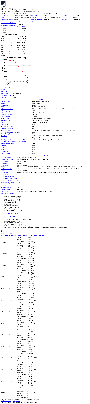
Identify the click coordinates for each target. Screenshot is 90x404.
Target (19, 26)
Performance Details (6, 233)
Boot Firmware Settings (7, 193)
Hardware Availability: (7, 19)
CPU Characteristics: (7, 109)
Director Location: (6, 189)
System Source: (5, 21)
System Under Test (6, 88)
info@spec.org (17, 401)
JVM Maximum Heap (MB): (9, 178)
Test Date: (64, 17)
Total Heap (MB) (39, 235)
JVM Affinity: (5, 172)
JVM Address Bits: (6, 180)
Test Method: (64, 15)
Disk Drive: (4, 136)
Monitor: (3, 149)
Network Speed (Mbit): (7, 143)
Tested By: (4, 17)
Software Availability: (37, 19)
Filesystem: (4, 163)
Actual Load (12, 25)
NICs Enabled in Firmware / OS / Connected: (13, 141)
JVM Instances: (5, 174)
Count (31, 235)
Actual (24, 26)
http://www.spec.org (6, 401)
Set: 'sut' (3, 89)
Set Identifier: (4, 91)
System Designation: (37, 21)
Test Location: (35, 17)
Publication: (64, 19)
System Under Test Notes (8, 216)
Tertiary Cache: (5, 122)
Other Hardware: (5, 153)
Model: (3, 103)
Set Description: (5, 93)
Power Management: (6, 157)
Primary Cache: (5, 118)
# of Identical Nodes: (7, 95)
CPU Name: (4, 107)
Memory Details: (5, 130)
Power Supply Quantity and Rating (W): (12, 132)
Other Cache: (4, 124)
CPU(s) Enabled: (5, 112)
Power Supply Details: (7, 134)
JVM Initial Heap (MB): (7, 176)
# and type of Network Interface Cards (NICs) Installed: (16, 140)
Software (45, 155)
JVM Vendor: (5, 165)
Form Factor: (4, 105)
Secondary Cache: (6, 120)
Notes (2, 230)
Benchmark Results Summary (9, 23)
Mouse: (3, 147)
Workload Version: (6, 187)
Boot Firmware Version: (7, 182)
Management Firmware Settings (9, 213)
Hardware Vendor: (6, 101)
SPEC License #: (36, 15)
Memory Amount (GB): (7, 126)
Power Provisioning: (66, 21)
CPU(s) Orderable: (6, 116)
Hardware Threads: (6, 114)
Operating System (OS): (7, 159)
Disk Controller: (5, 138)
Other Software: (5, 191)
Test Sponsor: (5, 15)
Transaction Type (22, 235)
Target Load (4, 25)
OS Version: (4, 161)
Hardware (41, 99)
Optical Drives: (5, 151)
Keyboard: (4, 145)
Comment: (4, 97)
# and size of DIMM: (7, 128)
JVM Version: (5, 167)
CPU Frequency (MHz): (8, 111)
